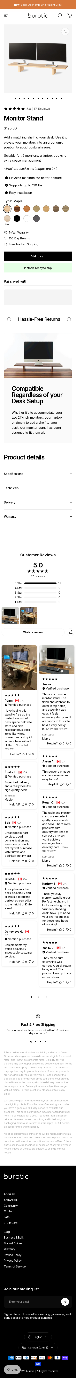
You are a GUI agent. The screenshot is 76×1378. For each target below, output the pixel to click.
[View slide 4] (45, 1041)
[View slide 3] (40, 1041)
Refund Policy (12, 1255)
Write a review (33, 632)
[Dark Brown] (56, 208)
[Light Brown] (65, 208)
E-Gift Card (11, 1222)
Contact (9, 1211)
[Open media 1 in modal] (65, 31)
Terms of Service (15, 1266)
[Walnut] (17, 208)
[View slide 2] (35, 1041)
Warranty (9, 1249)
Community (11, 1205)
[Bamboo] (46, 208)
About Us (9, 1194)
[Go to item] (14, 98)
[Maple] (7, 208)
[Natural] (7, 218)
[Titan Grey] (36, 218)
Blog (7, 1231)
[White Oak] (36, 208)
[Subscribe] (65, 1302)
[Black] (17, 218)
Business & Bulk (14, 1237)
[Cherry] (26, 208)
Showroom (11, 1199)
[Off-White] (26, 218)
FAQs (7, 1217)
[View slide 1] (31, 1041)
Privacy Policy (13, 1260)
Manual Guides (13, 1243)
